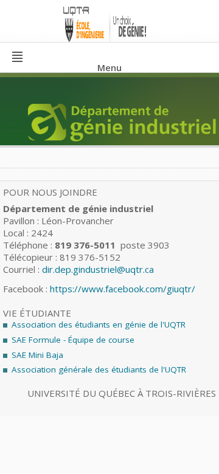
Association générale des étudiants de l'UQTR (99, 369)
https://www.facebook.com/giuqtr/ (122, 289)
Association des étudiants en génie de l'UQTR (99, 324)
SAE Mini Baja (37, 354)
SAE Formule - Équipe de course (73, 339)
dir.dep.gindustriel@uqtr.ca (98, 269)
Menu (109, 67)
